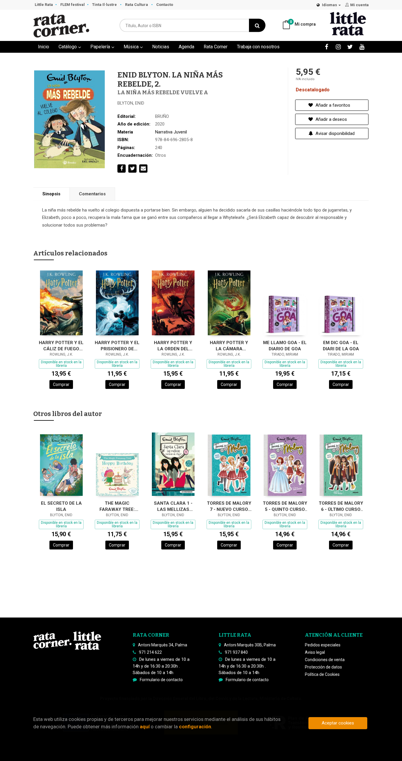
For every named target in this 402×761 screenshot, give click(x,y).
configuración (195, 726)
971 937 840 (236, 652)
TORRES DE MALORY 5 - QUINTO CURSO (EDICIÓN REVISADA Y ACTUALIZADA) (285, 506)
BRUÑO (162, 116)
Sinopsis (51, 194)
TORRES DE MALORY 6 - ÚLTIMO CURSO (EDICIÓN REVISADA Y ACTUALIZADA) (341, 506)
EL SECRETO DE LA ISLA (61, 506)
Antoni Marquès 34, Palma (162, 645)
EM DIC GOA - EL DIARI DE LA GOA (341, 345)
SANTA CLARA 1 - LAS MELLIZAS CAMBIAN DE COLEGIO (173, 506)
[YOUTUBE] (362, 47)
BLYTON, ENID (130, 103)
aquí (144, 726)
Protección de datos (323, 667)
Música (132, 46)
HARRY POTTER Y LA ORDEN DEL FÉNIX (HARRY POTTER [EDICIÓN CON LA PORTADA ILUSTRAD (173, 345)
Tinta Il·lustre (105, 4)
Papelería (100, 46)
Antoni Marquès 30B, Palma (250, 645)
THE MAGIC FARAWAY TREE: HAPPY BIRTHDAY (117, 506)
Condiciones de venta (325, 659)
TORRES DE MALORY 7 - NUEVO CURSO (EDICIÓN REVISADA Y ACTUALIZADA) (229, 506)
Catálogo (68, 46)
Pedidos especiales (322, 645)
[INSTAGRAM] (338, 47)
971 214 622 (150, 652)
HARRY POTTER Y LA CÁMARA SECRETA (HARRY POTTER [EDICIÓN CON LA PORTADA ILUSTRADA (229, 345)
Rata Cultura (137, 4)
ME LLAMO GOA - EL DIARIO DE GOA (285, 345)
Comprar (61, 384)
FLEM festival (72, 4)
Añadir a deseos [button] (330, 119)
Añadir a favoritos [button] (332, 105)
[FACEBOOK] (326, 47)
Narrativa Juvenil (171, 132)
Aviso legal (315, 652)
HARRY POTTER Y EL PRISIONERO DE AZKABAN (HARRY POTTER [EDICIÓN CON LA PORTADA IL (117, 345)
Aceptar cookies (338, 723)
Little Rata (44, 4)
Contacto (164, 4)
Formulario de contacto (161, 679)
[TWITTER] (350, 47)
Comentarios (92, 194)
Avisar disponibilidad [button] (334, 133)
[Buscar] (257, 25)
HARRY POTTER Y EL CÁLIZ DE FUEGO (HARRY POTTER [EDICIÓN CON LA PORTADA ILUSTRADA (61, 345)
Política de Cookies (322, 674)
